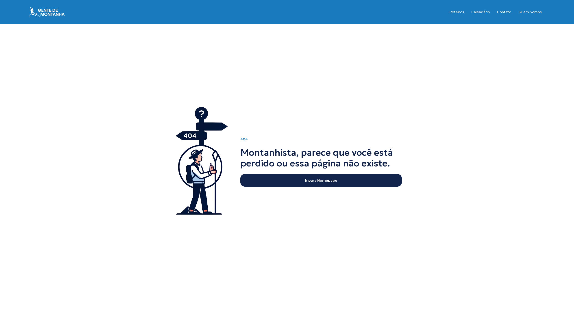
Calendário (480, 12)
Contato (504, 12)
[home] (47, 12)
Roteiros (457, 12)
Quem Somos (530, 12)
